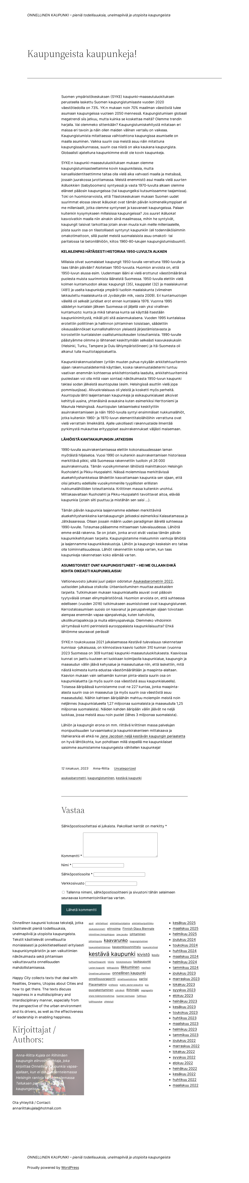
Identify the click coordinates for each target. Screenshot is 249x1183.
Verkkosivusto (72, 883)
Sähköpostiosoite (77, 874)
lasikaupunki (142, 961)
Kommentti (71, 856)
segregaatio (147, 990)
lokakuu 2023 (184, 984)
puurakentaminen (101, 990)
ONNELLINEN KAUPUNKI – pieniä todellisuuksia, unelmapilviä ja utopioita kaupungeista (98, 15)
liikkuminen (130, 967)
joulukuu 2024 (184, 939)
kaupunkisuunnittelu (126, 947)
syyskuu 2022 (184, 1057)
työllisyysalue (95, 1001)
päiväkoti (119, 990)
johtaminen (138, 934)
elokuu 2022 (183, 1063)
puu (147, 985)
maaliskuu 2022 (185, 1085)
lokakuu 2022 (184, 1052)
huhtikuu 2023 (184, 1018)
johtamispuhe (95, 941)
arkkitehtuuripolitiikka (142, 923)
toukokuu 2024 (185, 945)
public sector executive (131, 985)
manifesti (146, 967)
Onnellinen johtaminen (99, 973)
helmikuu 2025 (185, 934)
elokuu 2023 (183, 995)
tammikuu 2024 (186, 967)
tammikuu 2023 (185, 1035)
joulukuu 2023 (184, 973)
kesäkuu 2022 (184, 1074)
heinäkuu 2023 (185, 1001)
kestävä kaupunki (129, 778)
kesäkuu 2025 (184, 923)
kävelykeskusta (124, 962)
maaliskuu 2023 (185, 1024)
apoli (91, 923)
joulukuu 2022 (184, 1040)
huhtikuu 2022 (184, 1080)
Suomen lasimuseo (125, 996)
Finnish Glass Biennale (138, 928)
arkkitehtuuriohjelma (120, 923)
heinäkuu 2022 (185, 1068)
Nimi (66, 865)
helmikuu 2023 (185, 1029)
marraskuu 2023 (186, 979)
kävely (111, 962)
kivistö (143, 954)
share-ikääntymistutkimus (101, 996)
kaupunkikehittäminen (99, 947)
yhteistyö (108, 1001)
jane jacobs (122, 934)
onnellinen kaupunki (129, 973)
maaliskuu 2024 (186, 956)
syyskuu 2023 (184, 990)
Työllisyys (141, 996)
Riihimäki (132, 990)
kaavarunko (116, 940)
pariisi (143, 979)
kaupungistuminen (101, 778)
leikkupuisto (113, 967)
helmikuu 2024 (185, 962)
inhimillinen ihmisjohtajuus (102, 934)
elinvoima (114, 928)
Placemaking (98, 984)
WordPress (70, 1167)
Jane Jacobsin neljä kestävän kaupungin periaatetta (142, 736)
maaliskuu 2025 (185, 928)
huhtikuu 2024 (185, 951)
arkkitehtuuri (102, 923)
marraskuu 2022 (186, 1046)
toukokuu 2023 (185, 1012)
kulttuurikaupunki (97, 962)
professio (113, 985)
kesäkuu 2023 (184, 1007)
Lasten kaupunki (97, 967)
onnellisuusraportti (102, 979)
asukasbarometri (73, 778)
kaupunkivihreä (150, 947)
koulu (155, 955)
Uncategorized (125, 768)
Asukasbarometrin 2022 (153, 581)
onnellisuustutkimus (127, 979)
